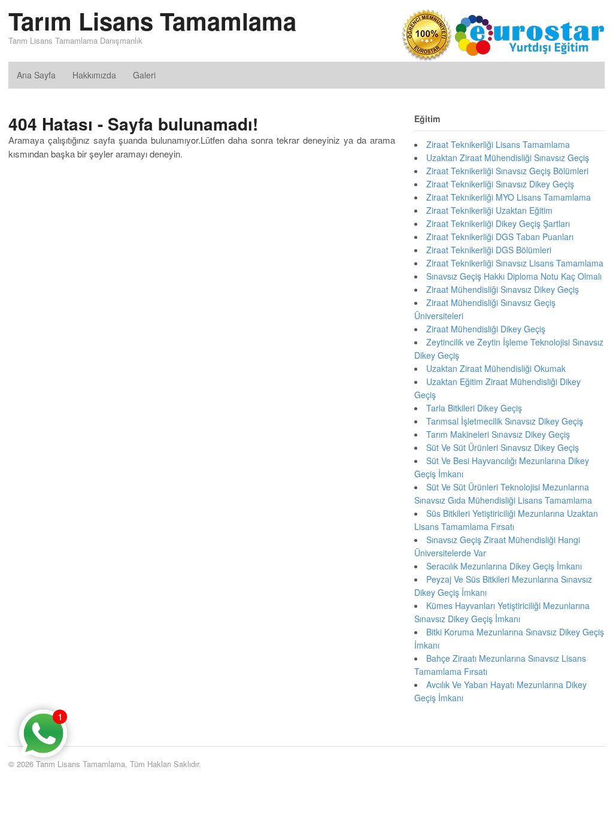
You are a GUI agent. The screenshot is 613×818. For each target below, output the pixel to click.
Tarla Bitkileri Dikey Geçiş (474, 408)
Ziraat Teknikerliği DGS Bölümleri (488, 250)
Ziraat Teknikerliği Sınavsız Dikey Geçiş (500, 184)
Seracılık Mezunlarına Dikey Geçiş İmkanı (504, 566)
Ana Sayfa (36, 75)
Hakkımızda (94, 75)
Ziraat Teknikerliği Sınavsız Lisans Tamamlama (514, 263)
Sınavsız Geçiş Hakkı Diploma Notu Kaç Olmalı (514, 276)
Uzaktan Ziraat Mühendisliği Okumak (496, 368)
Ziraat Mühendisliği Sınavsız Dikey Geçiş (502, 289)
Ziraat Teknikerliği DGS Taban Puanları (499, 237)
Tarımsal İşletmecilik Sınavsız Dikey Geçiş (504, 421)
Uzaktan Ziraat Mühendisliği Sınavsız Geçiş (507, 157)
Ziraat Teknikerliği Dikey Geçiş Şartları (498, 223)
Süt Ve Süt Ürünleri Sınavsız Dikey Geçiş (502, 447)
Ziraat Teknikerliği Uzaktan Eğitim (489, 210)
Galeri (144, 75)
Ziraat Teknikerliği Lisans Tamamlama (498, 144)
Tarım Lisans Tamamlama (152, 21)
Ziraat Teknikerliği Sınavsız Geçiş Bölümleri (507, 171)
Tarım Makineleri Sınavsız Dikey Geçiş (498, 434)
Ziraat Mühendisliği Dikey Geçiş (485, 329)
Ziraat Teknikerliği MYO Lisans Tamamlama (508, 197)
